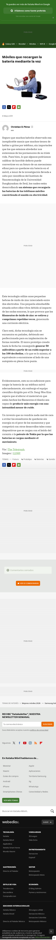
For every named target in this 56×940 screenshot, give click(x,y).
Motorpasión (34, 871)
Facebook (4, 107)
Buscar (52, 811)
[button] (22, 126)
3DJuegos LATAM (36, 910)
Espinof (32, 857)
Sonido (52, 459)
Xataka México (9, 910)
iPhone (6, 786)
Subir (45, 822)
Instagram (30, 742)
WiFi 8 (42, 44)
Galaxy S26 (10, 44)
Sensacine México (36, 913)
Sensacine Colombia (37, 917)
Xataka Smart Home (11, 847)
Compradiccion (9, 896)
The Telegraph (16, 449)
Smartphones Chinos (12, 791)
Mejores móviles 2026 (31, 703)
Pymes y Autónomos (37, 892)
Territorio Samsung (37, 776)
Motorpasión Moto (37, 875)
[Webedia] (10, 823)
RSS (35, 742)
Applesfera (7, 843)
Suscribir (47, 724)
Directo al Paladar (10, 871)
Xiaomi (6, 771)
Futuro (16, 459)
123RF (16, 453)
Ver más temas (11, 800)
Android (6, 781)
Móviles (32, 44)
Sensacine (33, 853)
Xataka (6, 836)
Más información (42, 937)
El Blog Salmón (35, 888)
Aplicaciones (34, 771)
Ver (29, 583)
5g (30, 781)
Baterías (40, 459)
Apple (31, 765)
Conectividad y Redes (38, 791)
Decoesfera (8, 892)
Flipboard (14, 107)
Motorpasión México (37, 921)
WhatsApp (33, 786)
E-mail (19, 107)
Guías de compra (10, 776)
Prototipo (27, 459)
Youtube (25, 742)
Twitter (9, 107)
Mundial (22, 44)
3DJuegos (33, 836)
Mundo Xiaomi (9, 851)
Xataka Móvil (8, 840)
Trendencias (8, 888)
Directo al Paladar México (14, 921)
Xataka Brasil (8, 913)
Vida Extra (33, 840)
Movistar (7, 765)
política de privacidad (39, 730)
